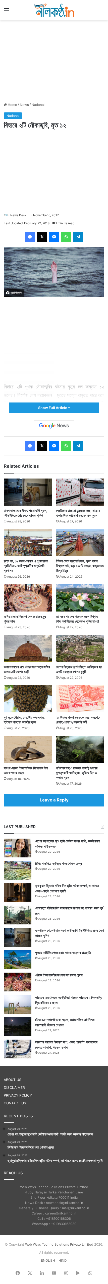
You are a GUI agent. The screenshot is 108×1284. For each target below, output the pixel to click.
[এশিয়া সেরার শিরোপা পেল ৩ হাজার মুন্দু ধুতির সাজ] (28, 597)
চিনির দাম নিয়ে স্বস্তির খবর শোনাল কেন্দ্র (58, 863)
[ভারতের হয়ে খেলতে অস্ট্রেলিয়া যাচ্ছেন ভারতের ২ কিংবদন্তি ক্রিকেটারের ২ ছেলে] (17, 1004)
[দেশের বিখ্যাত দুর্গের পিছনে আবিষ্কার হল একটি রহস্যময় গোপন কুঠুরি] (80, 648)
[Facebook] (30, 237)
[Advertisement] (54, 60)
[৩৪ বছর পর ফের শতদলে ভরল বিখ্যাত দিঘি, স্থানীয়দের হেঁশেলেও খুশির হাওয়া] (80, 597)
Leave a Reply (54, 799)
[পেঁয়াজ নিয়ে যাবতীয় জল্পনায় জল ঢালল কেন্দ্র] (17, 982)
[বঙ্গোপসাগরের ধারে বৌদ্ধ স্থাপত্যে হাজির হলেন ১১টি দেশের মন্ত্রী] (28, 648)
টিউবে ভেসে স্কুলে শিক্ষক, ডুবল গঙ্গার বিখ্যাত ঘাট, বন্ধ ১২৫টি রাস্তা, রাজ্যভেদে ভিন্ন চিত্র (80, 566)
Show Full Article (53, 408)
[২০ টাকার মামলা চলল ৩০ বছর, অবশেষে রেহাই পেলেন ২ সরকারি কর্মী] (80, 698)
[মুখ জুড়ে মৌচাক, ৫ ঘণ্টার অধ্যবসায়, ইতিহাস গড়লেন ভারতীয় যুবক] (28, 698)
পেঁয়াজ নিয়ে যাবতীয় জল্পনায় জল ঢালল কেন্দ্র (59, 975)
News (24, 105)
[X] (42, 237)
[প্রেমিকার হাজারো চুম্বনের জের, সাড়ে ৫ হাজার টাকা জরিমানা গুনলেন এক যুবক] (80, 492)
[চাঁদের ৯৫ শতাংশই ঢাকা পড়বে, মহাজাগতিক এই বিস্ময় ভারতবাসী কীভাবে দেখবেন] (17, 1026)
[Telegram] (78, 237)
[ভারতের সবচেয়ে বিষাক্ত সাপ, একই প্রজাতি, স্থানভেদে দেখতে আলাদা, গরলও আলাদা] (17, 1049)
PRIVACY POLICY (18, 1095)
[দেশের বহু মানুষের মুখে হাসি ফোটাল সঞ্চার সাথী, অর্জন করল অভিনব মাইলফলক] (17, 848)
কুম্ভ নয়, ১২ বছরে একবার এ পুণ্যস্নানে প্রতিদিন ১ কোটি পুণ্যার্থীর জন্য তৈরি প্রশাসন (26, 566)
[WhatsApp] (66, 237)
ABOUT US (12, 1080)
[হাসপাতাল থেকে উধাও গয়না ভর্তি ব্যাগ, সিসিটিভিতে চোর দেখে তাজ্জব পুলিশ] (28, 492)
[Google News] (54, 425)
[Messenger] (54, 237)
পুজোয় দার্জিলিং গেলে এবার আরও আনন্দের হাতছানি (63, 953)
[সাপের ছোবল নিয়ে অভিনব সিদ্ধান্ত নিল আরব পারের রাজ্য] (28, 749)
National (38, 105)
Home (12, 105)
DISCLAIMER (14, 1088)
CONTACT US (15, 1103)
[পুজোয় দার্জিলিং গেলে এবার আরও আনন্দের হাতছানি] (17, 959)
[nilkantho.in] (54, 10)
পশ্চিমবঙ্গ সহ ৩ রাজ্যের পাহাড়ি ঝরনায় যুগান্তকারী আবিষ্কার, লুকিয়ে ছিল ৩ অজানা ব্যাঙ (76, 773)
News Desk (18, 215)
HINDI (63, 1260)
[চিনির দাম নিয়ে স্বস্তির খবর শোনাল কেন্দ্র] (17, 870)
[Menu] (6, 12)
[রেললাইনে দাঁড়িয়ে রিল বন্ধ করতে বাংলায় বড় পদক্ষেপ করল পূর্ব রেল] (17, 915)
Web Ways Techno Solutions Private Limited (59, 1244)
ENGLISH (48, 1260)
